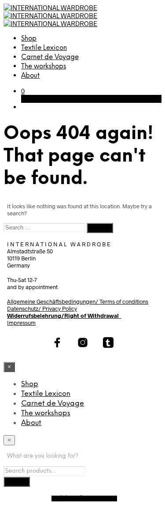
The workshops (43, 66)
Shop (29, 38)
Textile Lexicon (44, 48)
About (30, 75)
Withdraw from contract (84, 498)
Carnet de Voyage (50, 57)
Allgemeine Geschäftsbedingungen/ (53, 301)
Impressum (21, 322)
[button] (23, 91)
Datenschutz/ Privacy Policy (42, 308)
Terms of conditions (123, 301)
